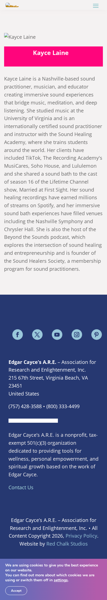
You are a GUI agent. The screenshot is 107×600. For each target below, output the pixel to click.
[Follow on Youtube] (57, 335)
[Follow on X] (37, 335)
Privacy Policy (81, 535)
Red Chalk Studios (67, 543)
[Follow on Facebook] (17, 335)
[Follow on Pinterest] (96, 335)
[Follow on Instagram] (76, 335)
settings (61, 580)
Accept (16, 590)
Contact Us (21, 487)
